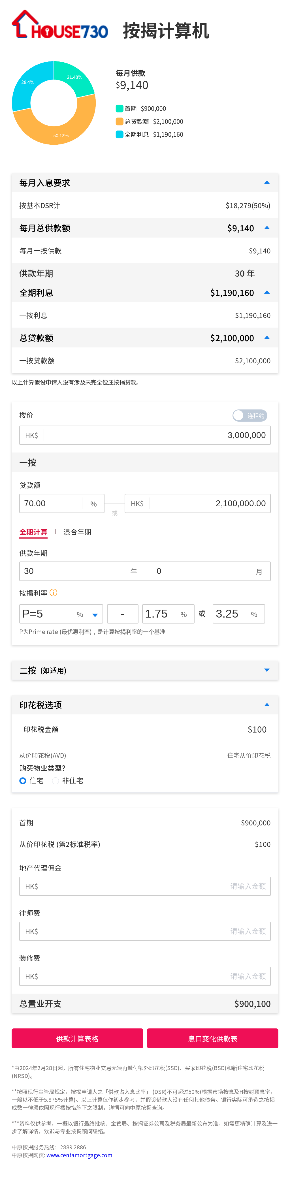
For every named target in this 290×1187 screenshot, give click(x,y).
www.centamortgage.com (79, 1155)
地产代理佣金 (40, 868)
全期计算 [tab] (33, 531)
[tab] (145, 182)
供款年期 (33, 553)
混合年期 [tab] (77, 531)
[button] (145, 182)
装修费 (29, 958)
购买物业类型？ (44, 768)
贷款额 (29, 485)
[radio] (31, 781)
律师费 (29, 913)
